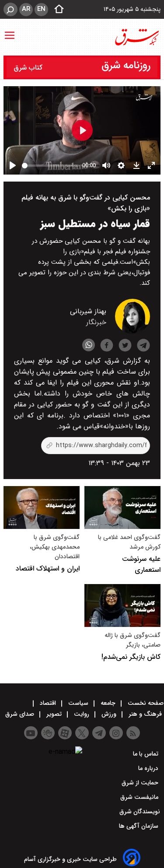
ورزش (109, 714)
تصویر (54, 714)
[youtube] (31, 732)
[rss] (133, 732)
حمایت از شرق (141, 783)
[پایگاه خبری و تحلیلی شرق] (136, 37)
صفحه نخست (145, 703)
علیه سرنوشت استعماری (141, 564)
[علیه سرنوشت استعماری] (122, 507)
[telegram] (143, 347)
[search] (10, 9)
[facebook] (106, 346)
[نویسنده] (132, 331)
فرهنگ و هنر (145, 714)
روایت (81, 714)
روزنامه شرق (125, 65)
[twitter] (125, 346)
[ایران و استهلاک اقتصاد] (41, 507)
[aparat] (65, 732)
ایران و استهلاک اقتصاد (48, 568)
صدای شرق (20, 714)
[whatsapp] (88, 345)
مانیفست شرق (140, 797)
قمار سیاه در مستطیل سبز (95, 224)
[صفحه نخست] (56, 9)
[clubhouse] (48, 732)
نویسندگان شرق (139, 811)
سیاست (78, 703)
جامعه (108, 703)
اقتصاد (48, 703)
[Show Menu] (9, 31)
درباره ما (149, 768)
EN (41, 9)
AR (26, 9)
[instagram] (116, 732)
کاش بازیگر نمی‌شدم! (131, 656)
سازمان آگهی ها (139, 826)
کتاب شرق (29, 67)
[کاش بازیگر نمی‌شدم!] (122, 605)
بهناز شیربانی (88, 311)
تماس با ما (146, 754)
